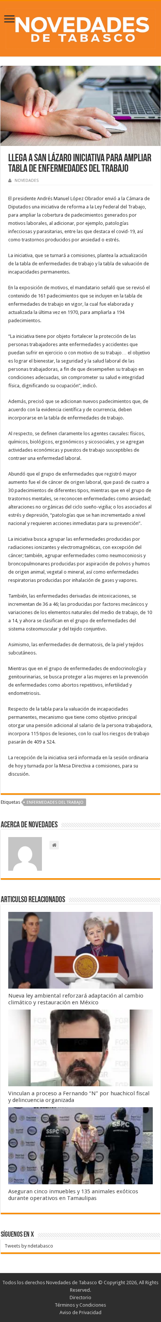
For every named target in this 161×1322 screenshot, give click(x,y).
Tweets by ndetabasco (28, 1246)
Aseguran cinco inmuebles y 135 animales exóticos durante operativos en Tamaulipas (73, 1195)
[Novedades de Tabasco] (80, 27)
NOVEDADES (27, 180)
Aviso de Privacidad (80, 1312)
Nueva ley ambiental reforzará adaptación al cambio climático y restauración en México (75, 999)
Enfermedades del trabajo (55, 802)
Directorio (80, 1297)
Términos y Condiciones (80, 1305)
